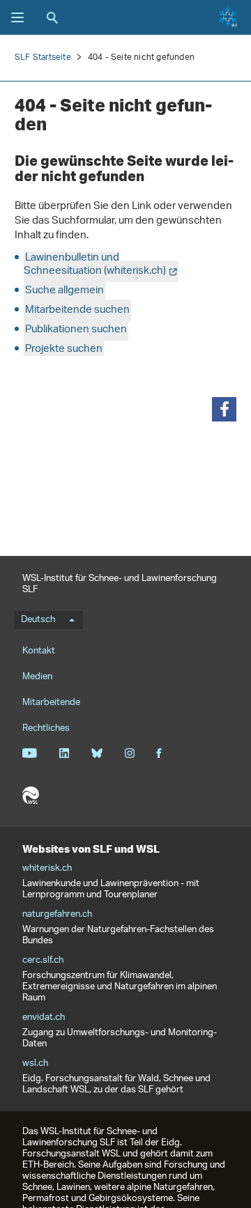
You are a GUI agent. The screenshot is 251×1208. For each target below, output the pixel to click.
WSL (30, 795)
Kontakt (38, 651)
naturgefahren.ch (57, 914)
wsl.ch (35, 1063)
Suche (52, 17)
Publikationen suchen (76, 330)
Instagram (129, 753)
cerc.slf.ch (42, 960)
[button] (224, 409)
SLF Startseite (43, 57)
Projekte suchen (63, 349)
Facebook (159, 753)
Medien (37, 677)
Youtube (29, 753)
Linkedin (64, 753)
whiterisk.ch (47, 868)
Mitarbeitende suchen (77, 310)
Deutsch (38, 620)
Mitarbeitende (51, 702)
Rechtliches (46, 728)
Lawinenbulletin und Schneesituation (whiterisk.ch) (95, 264)
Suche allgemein (64, 291)
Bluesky (96, 753)
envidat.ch (43, 1017)
